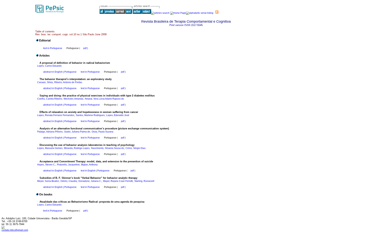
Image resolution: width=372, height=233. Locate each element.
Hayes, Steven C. (46, 164)
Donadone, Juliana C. (90, 181)
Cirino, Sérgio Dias (136, 148)
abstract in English (53, 72)
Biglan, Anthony (89, 164)
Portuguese (70, 72)
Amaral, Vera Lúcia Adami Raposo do (104, 98)
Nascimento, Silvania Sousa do (107, 148)
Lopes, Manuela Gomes (49, 148)
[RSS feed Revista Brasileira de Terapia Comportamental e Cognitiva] (216, 12)
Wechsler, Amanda (73, 98)
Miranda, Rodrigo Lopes (77, 148)
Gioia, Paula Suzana (102, 131)
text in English (88, 170)
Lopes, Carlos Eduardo (49, 65)
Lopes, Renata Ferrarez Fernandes (55, 115)
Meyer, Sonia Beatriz (48, 181)
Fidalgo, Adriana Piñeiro (50, 131)
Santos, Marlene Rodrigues (90, 115)
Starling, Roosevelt (144, 181)
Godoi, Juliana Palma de (77, 131)
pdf (85, 48)
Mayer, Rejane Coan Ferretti (118, 181)
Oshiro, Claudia (68, 181)
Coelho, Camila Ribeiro (49, 98)
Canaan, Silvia (45, 82)
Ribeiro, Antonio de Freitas (68, 82)
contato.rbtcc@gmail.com (15, 230)
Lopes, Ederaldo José (117, 115)
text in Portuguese (52, 48)
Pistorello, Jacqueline (68, 164)
